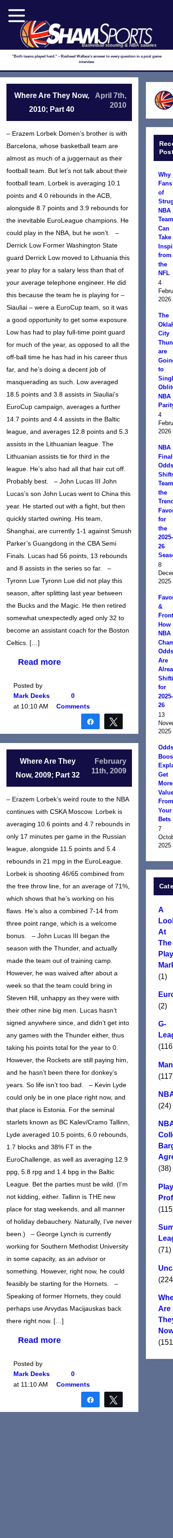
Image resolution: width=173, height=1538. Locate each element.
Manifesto (164, 1065)
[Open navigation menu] (17, 16)
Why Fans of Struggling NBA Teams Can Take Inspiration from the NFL (164, 224)
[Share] (90, 721)
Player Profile (164, 1192)
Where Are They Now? (164, 1314)
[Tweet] (113, 721)
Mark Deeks (31, 695)
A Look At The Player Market (164, 937)
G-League (164, 1029)
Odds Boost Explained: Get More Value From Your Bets (164, 783)
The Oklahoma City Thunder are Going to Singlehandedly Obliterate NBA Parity (164, 360)
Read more (39, 662)
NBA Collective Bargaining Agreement (164, 1140)
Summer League (164, 1232)
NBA (164, 1094)
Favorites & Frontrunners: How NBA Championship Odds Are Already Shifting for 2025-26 (164, 651)
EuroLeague (164, 994)
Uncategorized (164, 1268)
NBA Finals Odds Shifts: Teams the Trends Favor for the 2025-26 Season (164, 501)
